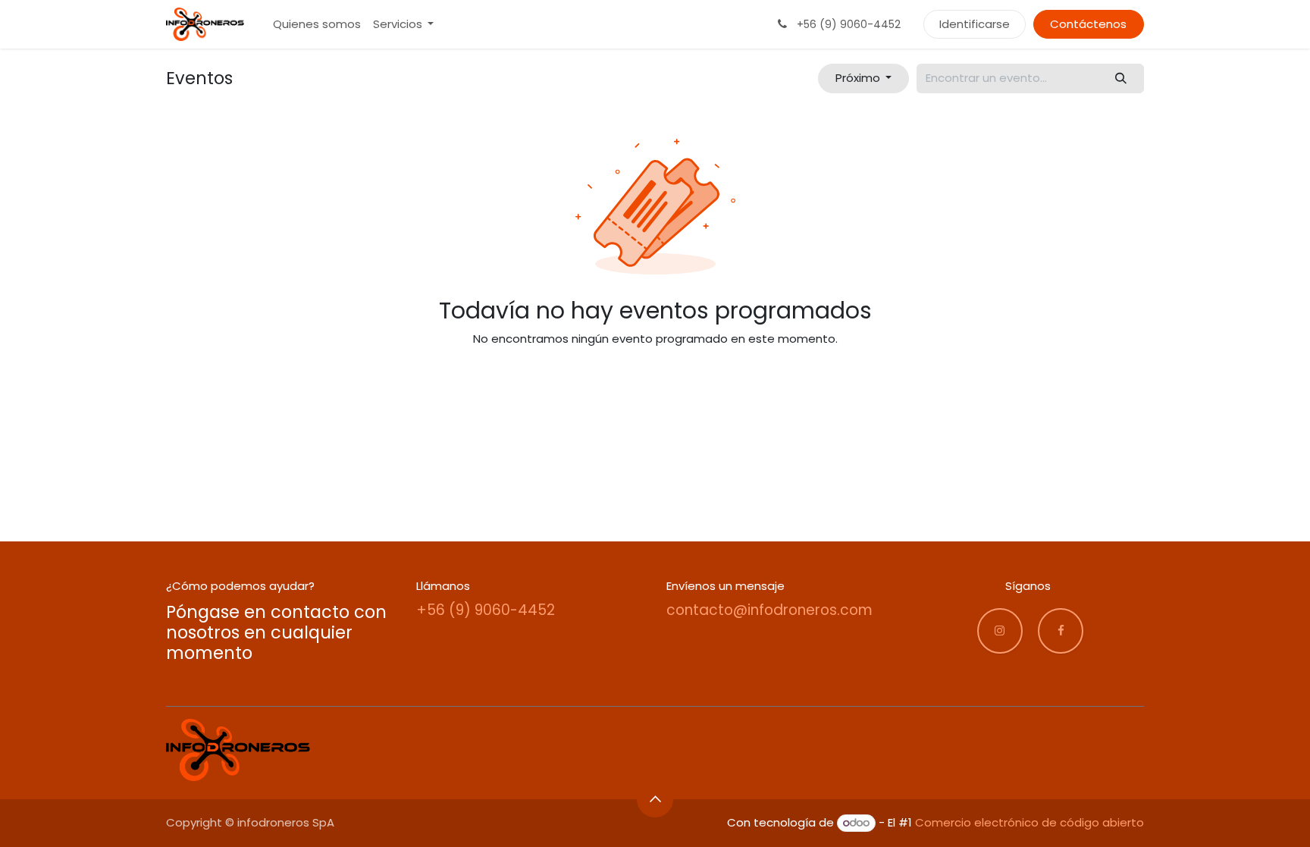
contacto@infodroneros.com (769, 610)
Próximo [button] (859, 78)
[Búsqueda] (1121, 78)
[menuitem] (317, 24)
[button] (655, 799)
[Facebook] (1060, 630)
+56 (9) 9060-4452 (485, 610)
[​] (999, 630)
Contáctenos (1088, 24)
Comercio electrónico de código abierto (1029, 822)
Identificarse (974, 24)
